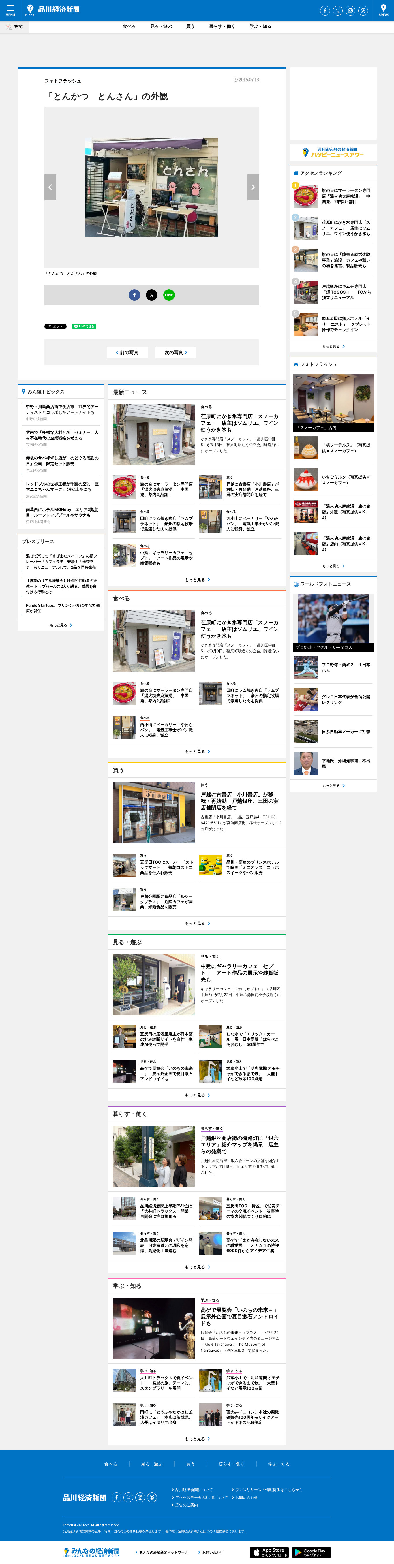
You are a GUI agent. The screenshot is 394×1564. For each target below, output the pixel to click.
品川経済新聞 (52, 10)
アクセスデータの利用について (201, 1497)
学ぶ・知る (260, 26)
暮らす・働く (222, 26)
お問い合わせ (246, 1497)
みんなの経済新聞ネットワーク (91, 1552)
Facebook (325, 11)
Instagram (350, 11)
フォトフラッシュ (62, 81)
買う (190, 26)
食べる (129, 26)
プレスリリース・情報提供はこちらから (269, 1489)
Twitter (338, 11)
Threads (363, 11)
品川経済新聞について (194, 1489)
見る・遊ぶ (161, 26)
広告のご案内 (186, 1505)
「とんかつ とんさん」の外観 (70, 273)
